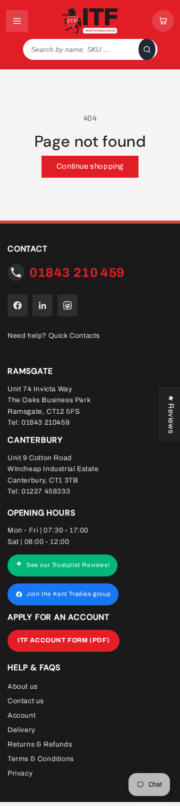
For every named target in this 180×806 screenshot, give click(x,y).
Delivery (22, 730)
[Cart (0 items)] (163, 21)
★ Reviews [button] (171, 413)
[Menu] (17, 21)
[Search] (147, 49)
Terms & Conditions (41, 759)
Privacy (20, 773)
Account (22, 715)
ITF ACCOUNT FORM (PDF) (64, 640)
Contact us (26, 701)
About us (23, 686)
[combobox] (78, 49)
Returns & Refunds (40, 744)
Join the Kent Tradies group (68, 594)
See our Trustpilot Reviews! (68, 565)
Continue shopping (90, 166)
